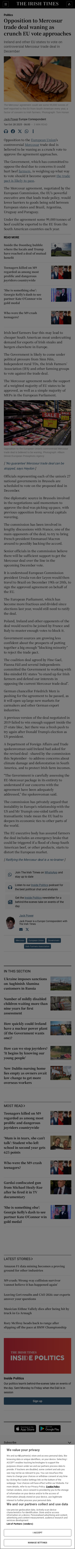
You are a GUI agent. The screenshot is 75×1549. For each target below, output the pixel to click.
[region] (37, 1496)
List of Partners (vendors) (20, 1523)
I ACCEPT (37, 1532)
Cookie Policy (53, 1486)
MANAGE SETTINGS (37, 1542)
